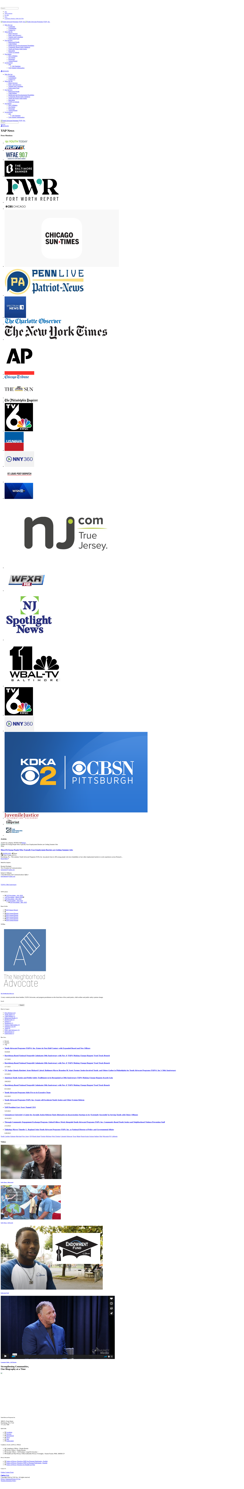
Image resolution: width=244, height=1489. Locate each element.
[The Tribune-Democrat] (62, 266)
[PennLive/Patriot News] (45, 295)
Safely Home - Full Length (7, 1222)
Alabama (13, 1136)
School (8, 1021)
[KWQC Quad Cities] (19, 431)
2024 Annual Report (12, 913)
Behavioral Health (11, 1018)
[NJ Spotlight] (29, 640)
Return (24, 843)
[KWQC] (19, 715)
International (9, 1032)
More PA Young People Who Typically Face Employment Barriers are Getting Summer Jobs (37, 850)
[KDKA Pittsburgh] (76, 812)
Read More (4, 858)
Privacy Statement (6, 1479)
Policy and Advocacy (12, 1030)
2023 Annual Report (12, 915)
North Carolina (5, 1136)
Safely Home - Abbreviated (7, 1182)
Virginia (43, 1136)
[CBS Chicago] (16, 209)
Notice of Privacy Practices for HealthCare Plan (20, 1465)
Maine (78, 1136)
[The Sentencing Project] (14, 835)
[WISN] (19, 498)
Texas (74, 1136)
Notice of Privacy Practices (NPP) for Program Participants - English (27, 1461)
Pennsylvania (85, 1136)
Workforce (9, 1023)
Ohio (100, 1136)
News (8, 1437)
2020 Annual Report (12, 920)
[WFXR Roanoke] (27, 590)
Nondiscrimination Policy (8, 1481)
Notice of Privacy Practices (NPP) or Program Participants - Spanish (26, 1463)
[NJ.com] (66, 568)
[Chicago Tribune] (17, 378)
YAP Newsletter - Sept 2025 (14, 900)
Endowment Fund (5, 1293)
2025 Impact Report (12, 910)
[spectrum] (15, 317)
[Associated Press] (19, 374)
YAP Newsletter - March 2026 (14, 897)
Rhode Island (36, 1136)
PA (110, 1136)
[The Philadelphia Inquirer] (21, 402)
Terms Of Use (16, 1479)
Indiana (96, 1136)
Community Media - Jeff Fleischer (8, 1362)
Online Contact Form (7, 1472)
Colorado (63, 1136)
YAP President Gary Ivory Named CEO (20, 1107)
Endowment (9, 1033)
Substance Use (10, 1026)
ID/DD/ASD (7, 853)
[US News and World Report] (14, 450)
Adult (7, 1028)
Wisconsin (106, 1136)
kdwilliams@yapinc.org (8, 876)
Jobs (7, 1439)
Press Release (10, 1013)
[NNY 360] (19, 466)
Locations (9, 1432)
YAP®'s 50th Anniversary (8, 884)
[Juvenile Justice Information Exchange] (22, 818)
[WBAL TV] (35, 686)
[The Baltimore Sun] (19, 398)
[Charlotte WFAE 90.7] (17, 160)
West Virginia (56, 1136)
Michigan (49, 1136)
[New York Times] (56, 339)
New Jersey (25, 1136)
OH (31, 1136)
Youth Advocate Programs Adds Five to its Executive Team (28, 1093)
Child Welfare (10, 1016)
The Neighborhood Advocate (7, 993)
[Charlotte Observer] (33, 324)
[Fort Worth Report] (33, 202)
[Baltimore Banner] (19, 176)
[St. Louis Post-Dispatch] (20, 482)
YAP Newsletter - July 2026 (14, 895)
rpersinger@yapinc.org (8, 870)
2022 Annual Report (12, 917)
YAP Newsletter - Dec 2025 (13, 899)
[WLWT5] (15, 150)
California (114, 1136)
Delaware (69, 1136)
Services (8, 1434)
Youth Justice (10, 1014)
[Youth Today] (16, 143)
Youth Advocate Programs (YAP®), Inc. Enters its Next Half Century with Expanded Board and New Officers (47, 1048)
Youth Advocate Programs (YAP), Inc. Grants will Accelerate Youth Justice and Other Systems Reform (44, 1100)
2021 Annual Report (12, 918)
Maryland (19, 1136)
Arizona (91, 1136)
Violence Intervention (12, 1025)
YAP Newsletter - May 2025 (18, 902)
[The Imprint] (13, 824)
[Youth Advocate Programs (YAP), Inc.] (13, 22)
